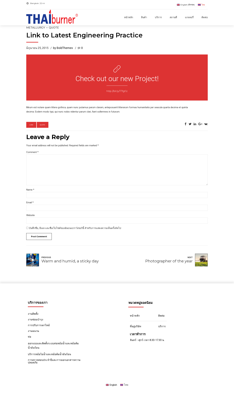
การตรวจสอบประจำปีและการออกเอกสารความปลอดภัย (54, 361)
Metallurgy (35, 27)
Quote (54, 27)
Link (31, 125)
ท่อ (29, 336)
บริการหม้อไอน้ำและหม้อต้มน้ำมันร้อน (49, 354)
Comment (32, 152)
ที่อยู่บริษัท (135, 326)
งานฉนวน (33, 330)
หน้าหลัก (128, 17)
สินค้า (144, 17)
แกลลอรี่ (189, 17)
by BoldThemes (63, 48)
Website (30, 215)
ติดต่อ (205, 17)
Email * (30, 202)
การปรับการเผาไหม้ (39, 325)
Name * (30, 189)
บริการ (158, 17)
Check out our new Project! (117, 78)
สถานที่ (173, 17)
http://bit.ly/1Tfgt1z (117, 91)
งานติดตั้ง (33, 313)
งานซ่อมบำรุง (35, 319)
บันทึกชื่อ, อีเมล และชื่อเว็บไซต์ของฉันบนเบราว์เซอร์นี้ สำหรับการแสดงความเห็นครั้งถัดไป (75, 228)
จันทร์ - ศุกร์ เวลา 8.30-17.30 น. (147, 340)
